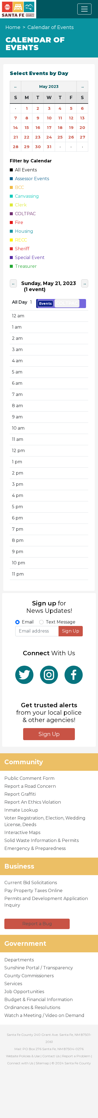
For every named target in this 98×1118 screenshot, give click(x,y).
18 (60, 127)
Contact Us (51, 1056)
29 (26, 146)
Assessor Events (31, 178)
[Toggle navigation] (84, 9)
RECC (20, 240)
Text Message (60, 622)
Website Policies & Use (23, 1056)
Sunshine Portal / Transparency (38, 967)
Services (13, 983)
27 (82, 137)
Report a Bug (37, 923)
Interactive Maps (22, 832)
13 (82, 117)
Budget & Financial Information (38, 999)
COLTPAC (67, 303)
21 (15, 137)
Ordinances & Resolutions (32, 1007)
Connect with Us (20, 1063)
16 (37, 127)
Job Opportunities (24, 991)
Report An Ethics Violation (32, 802)
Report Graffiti (20, 794)
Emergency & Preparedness (35, 848)
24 (49, 137)
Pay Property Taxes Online (33, 890)
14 (15, 127)
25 (60, 137)
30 (38, 146)
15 (26, 127)
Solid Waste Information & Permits (41, 840)
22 (26, 137)
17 (49, 127)
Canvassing (26, 196)
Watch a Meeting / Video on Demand (44, 1015)
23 (38, 137)
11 (60, 117)
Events (45, 303)
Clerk (20, 205)
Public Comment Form (29, 778)
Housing (23, 231)
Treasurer (25, 266)
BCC (18, 187)
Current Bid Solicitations (30, 882)
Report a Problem (76, 1056)
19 (71, 127)
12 (71, 117)
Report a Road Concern (30, 786)
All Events (25, 170)
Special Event (29, 257)
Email (28, 622)
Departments (19, 959)
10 (49, 117)
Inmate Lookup (21, 810)
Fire (18, 222)
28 (16, 146)
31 (49, 146)
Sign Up (70, 631)
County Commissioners (29, 975)
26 (71, 137)
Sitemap (42, 1063)
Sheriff (21, 248)
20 (82, 127)
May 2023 (49, 86)
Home (12, 27)
